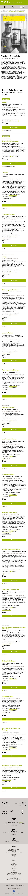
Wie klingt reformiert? (8, 407)
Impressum (6, 885)
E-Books (14, 856)
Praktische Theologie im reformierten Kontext (16, 11)
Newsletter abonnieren (14, 888)
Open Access (14, 855)
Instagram (14, 868)
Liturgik (4, 257)
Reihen (14, 851)
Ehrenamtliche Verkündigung (10, 141)
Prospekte (14, 863)
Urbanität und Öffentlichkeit (10, 590)
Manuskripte (14, 872)
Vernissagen (14, 854)
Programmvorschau (14, 849)
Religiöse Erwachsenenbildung (11, 549)
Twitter (14, 867)
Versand (20, 822)
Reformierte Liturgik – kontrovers (12, 765)
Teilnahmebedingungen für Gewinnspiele (14, 880)
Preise (14, 877)
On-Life (4, 102)
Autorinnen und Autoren (14, 850)
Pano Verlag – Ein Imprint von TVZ (14, 853)
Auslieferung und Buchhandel (14, 873)
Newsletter (14, 864)
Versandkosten (14, 876)
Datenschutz (13, 885)
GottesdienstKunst (7, 697)
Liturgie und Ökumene (8, 214)
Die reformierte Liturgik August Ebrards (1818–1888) (13, 628)
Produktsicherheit (14, 878)
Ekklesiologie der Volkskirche (10, 290)
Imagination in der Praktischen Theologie (11, 729)
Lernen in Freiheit (7, 333)
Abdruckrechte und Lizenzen (14, 875)
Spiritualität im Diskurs (8, 661)
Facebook (14, 865)
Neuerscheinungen (14, 848)
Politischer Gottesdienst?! (9, 512)
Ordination (5, 173)
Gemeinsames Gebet (8, 475)
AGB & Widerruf (20, 885)
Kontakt (14, 860)
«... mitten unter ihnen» (9, 439)
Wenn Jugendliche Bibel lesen (11, 370)
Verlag (14, 862)
